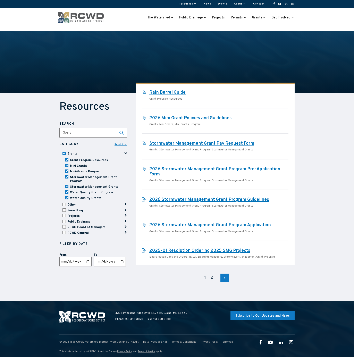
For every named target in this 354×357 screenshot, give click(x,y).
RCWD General (78, 233)
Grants (72, 154)
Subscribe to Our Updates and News (262, 316)
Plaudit (134, 342)
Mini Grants (78, 166)
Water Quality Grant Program (91, 192)
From (63, 255)
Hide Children (125, 153)
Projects (73, 216)
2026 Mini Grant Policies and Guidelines (190, 118)
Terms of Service (146, 351)
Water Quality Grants (85, 198)
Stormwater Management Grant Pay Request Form (201, 143)
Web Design (117, 342)
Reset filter (121, 144)
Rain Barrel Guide (167, 92)
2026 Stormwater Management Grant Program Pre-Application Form (214, 172)
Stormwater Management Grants (94, 187)
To (95, 255)
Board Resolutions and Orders (168, 257)
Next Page (224, 278)
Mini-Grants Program (85, 172)
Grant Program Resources (89, 160)
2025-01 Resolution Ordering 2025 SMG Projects (199, 250)
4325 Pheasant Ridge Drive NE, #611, (151, 313)
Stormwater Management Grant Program (93, 179)
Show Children (126, 204)
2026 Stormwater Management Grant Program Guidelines (209, 199)
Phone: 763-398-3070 (129, 319)
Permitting (75, 211)
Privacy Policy (124, 351)
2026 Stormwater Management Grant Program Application (210, 225)
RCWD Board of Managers (86, 227)
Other (71, 205)
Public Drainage (79, 222)
